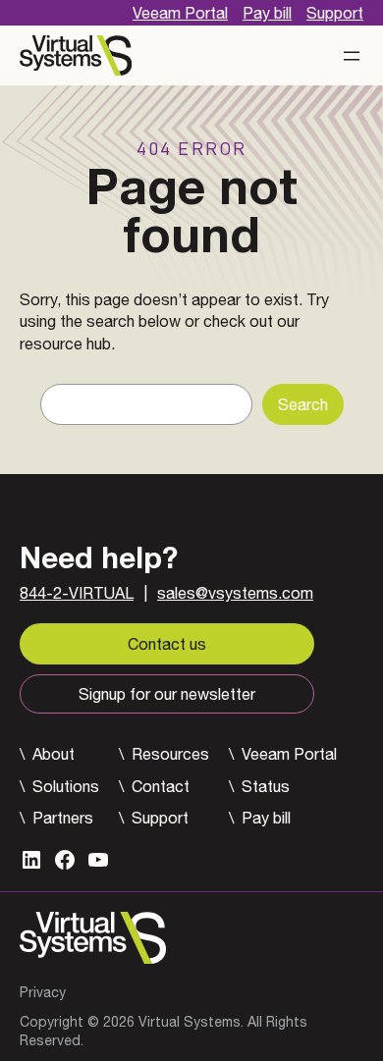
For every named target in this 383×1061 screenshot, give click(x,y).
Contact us (167, 644)
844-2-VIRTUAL (77, 593)
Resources (170, 754)
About (53, 754)
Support (334, 13)
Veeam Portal (180, 13)
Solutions (65, 786)
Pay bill (267, 13)
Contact (161, 786)
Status (266, 786)
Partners (62, 817)
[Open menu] (351, 56)
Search (303, 404)
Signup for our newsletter (167, 694)
